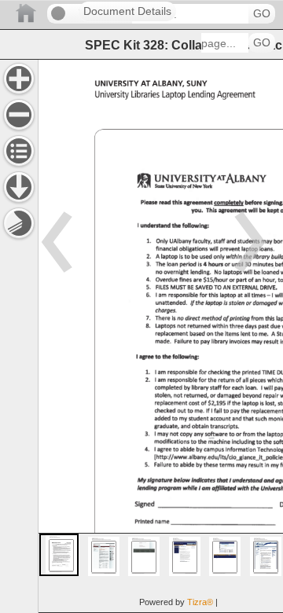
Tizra (200, 602)
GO (261, 14)
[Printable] (19, 223)
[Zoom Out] (19, 114)
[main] (160, 336)
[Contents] (19, 151)
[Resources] (19, 187)
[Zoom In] (19, 78)
